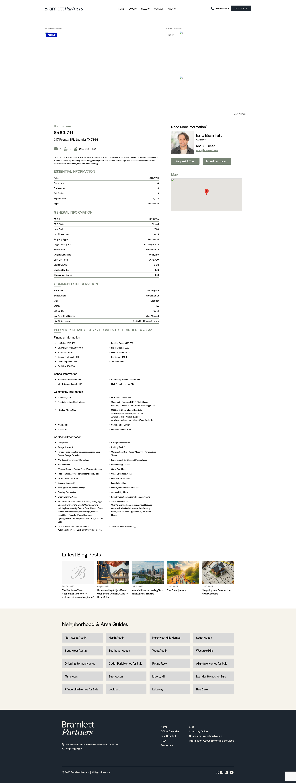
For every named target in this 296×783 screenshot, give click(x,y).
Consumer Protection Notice (205, 736)
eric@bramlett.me (207, 150)
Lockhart (114, 689)
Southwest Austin (76, 650)
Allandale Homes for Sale (211, 663)
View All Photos (240, 113)
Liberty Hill (159, 676)
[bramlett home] (64, 8)
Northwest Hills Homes (166, 637)
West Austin (159, 650)
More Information (216, 161)
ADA (163, 740)
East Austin (116, 676)
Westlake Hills (205, 650)
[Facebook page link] (222, 772)
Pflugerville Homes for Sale (81, 689)
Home (121, 8)
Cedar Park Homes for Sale (125, 663)
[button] (207, 192)
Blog (191, 726)
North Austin (116, 637)
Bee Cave (202, 689)
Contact (158, 8)
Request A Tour (185, 161)
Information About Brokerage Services (211, 740)
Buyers (133, 8)
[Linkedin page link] (226, 772)
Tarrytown (71, 676)
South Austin (204, 637)
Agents (172, 8)
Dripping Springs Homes (80, 663)
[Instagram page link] (217, 772)
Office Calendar (170, 731)
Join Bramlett (168, 736)
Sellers (145, 8)
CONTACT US (241, 8)
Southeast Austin (119, 650)
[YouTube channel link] (231, 772)
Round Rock (159, 663)
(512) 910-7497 (74, 749)
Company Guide (198, 731)
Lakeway (157, 689)
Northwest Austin (75, 637)
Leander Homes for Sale (211, 676)
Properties (167, 745)
